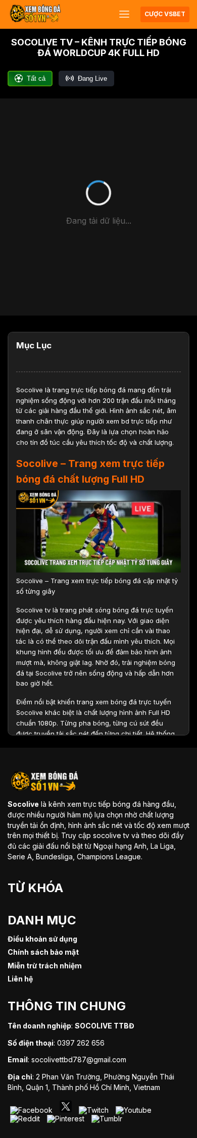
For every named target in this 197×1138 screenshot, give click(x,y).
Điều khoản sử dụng (42, 939)
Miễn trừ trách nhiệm (45, 965)
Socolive (29, 390)
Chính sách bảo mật (43, 952)
